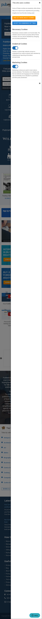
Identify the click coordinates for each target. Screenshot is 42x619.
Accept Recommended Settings (25, 23)
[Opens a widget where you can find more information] (34, 615)
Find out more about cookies (24, 18)
